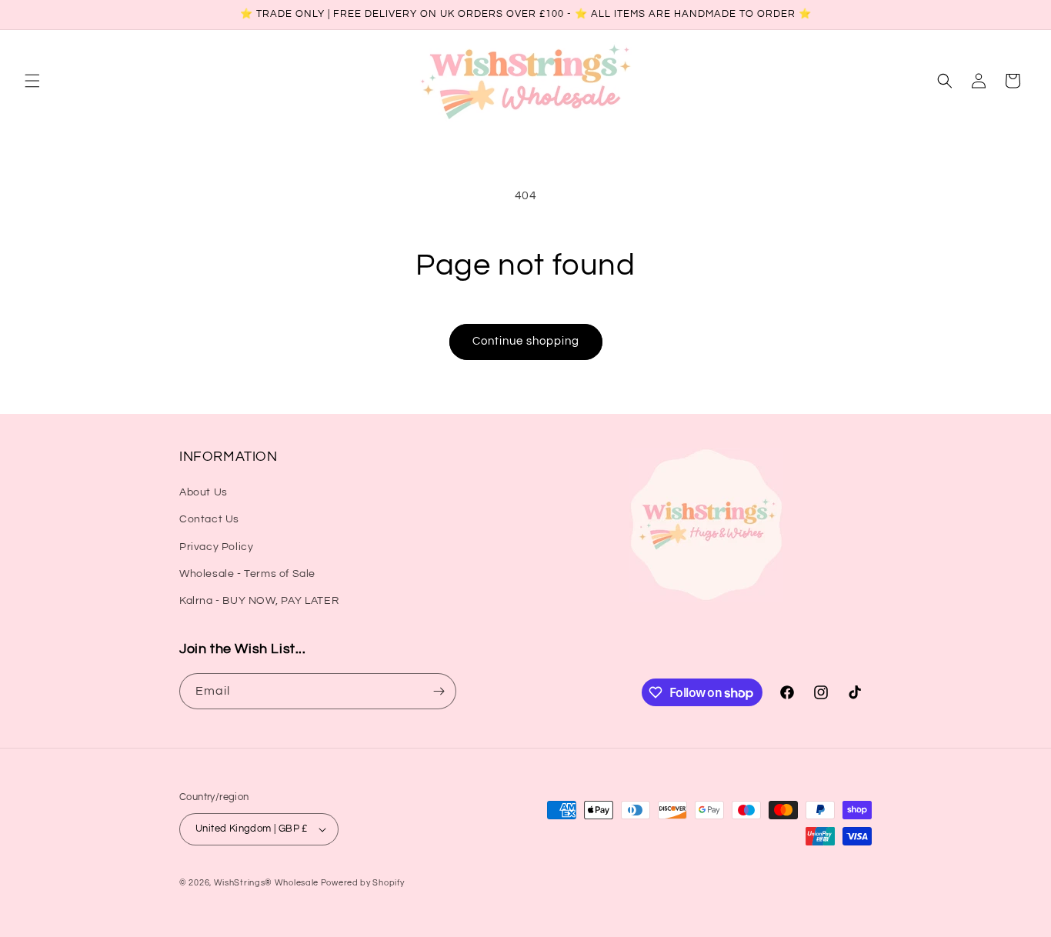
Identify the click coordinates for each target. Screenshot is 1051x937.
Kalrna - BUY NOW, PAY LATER (259, 600)
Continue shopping (525, 341)
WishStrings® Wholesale (267, 883)
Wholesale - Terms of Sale (247, 574)
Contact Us (209, 519)
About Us (203, 492)
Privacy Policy (216, 547)
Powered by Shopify (363, 883)
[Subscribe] (438, 691)
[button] (32, 81)
